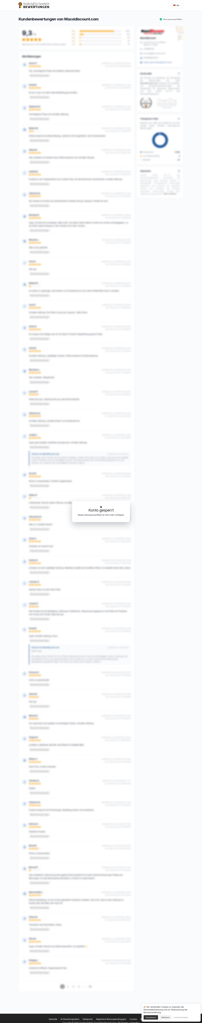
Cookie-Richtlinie (181, 1017)
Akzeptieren (151, 1017)
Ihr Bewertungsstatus (70, 1019)
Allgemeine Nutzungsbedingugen (111, 1019)
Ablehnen (165, 1017)
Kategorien (88, 1019)
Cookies (133, 1019)
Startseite (53, 1019)
